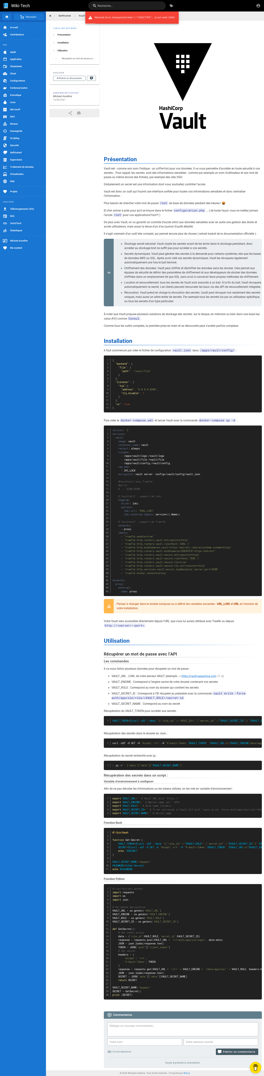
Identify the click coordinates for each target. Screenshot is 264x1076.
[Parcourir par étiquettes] (171, 5)
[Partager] (70, 113)
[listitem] (74, 34)
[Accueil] (6, 17)
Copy (257, 358)
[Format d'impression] (79, 113)
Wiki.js (186, 1073)
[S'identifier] (258, 5)
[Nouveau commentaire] (91, 78)
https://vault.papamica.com (198, 676)
